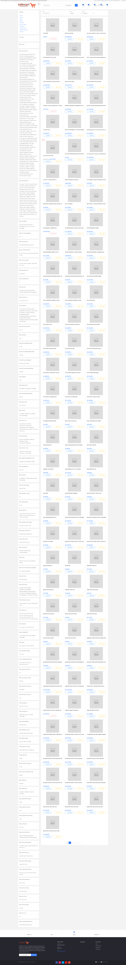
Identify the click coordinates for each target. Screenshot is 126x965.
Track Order (123, 0)
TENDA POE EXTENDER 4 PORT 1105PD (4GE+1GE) (52, 734)
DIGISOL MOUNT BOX (47, 565)
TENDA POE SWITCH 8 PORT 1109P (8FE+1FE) (52, 710)
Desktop (21, 17)
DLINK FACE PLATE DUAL (92, 613)
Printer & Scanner (23, 24)
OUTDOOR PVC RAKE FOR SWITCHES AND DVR (96, 782)
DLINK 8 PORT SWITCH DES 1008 (71, 806)
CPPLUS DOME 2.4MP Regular (93, 372)
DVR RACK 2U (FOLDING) (48, 541)
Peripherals (22, 22)
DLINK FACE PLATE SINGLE (48, 613)
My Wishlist (98, 947)
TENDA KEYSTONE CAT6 (70, 589)
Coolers (21, 15)
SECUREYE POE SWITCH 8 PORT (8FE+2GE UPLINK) (52, 758)
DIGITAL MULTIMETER (91, 445)
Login (97, 944)
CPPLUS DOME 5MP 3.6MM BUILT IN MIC (51, 300)
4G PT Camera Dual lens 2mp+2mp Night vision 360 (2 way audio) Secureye (96, 57)
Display (21, 20)
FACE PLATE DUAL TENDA (48, 638)
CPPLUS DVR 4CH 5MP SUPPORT (49, 348)
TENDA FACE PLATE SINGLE (92, 589)
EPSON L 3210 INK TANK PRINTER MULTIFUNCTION (96, 105)
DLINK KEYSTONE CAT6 (91, 565)
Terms (28, 962)
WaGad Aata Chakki (69, 33)
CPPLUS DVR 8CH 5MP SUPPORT (93, 324)
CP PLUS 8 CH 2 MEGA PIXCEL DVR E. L (72, 324)
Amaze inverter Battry (69, 81)
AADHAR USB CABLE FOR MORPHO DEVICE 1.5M (52, 276)
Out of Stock (53, 38)
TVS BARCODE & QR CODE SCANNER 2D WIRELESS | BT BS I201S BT (96, 734)
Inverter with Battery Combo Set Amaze (51, 81)
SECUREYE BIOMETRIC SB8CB (93, 228)
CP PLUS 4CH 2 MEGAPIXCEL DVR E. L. (94, 348)
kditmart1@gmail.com (61, 951)
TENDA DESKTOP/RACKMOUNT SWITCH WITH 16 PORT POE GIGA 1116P (52, 686)
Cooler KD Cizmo (46, 129)
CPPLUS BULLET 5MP (47, 324)
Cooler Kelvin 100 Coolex (48, 155)
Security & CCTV (23, 28)
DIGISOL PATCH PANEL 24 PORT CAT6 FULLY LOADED (96, 541)
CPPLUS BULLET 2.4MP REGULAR (49, 396)
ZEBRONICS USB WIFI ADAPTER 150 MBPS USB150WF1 (96, 638)
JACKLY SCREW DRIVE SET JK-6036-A (94, 420)
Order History (98, 945)
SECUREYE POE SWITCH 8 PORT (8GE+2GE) (73, 758)
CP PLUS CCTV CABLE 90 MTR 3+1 (50, 179)
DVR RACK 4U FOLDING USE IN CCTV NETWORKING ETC (96, 517)
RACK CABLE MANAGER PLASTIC (49, 517)
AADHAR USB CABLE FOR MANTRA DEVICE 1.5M (74, 276)
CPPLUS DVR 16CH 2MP (69, 348)
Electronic (21, 31)
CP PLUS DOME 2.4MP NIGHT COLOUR (72, 372)
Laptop (21, 19)
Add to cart (80, 39)
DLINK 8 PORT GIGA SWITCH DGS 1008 (94, 806)
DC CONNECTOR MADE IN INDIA (49, 420)
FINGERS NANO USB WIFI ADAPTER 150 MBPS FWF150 (52, 662)
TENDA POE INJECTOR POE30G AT (72, 710)
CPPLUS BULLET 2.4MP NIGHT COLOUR (51, 372)
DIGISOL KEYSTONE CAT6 (48, 589)
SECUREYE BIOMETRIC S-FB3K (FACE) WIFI (73, 252)
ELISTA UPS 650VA (69, 203)
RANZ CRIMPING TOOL (91, 469)
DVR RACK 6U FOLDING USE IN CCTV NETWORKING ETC (74, 517)
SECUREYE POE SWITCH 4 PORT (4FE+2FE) (73, 782)
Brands (83, 11)
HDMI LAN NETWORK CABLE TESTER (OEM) (73, 445)
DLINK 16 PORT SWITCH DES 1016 (50, 806)
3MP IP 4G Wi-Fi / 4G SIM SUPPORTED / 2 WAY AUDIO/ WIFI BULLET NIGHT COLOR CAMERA (96, 203)
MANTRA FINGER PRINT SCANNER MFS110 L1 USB (74, 105)
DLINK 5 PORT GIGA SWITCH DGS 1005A (51, 830)
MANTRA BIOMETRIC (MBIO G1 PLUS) (50, 252)
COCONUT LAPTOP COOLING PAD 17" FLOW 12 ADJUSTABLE (52, 105)
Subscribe (34, 955)
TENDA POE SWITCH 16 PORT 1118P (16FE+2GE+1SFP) (74, 686)
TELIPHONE (45, 33)
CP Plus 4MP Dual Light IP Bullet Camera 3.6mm (74, 57)
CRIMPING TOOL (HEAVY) (48, 469)
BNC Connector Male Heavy (70, 420)
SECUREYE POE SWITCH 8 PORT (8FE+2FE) (95, 758)
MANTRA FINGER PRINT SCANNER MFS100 (95, 252)
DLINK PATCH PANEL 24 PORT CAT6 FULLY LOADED (74, 541)
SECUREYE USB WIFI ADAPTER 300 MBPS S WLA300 (96, 662)
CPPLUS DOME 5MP (91, 300)
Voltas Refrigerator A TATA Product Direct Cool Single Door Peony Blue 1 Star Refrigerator (96, 129)
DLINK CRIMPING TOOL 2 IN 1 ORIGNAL (73, 469)
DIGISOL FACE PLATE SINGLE (71, 613)
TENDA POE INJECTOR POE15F (93, 710)
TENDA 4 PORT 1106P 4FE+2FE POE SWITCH (95, 686)
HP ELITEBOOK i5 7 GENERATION (49, 228)
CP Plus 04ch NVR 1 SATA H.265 (49, 57)
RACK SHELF (45, 493)
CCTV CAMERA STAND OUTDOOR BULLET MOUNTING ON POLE (96, 179)
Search (43, 11)
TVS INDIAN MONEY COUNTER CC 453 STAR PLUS (74, 228)
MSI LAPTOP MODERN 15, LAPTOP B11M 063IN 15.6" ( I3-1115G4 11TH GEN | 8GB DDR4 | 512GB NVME (74, 129)
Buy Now (70, 39)
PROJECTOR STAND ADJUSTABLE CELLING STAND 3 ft (52, 203)
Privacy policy (32, 962)
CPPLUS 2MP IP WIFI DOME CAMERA (94, 276)
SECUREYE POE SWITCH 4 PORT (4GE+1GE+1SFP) (52, 782)
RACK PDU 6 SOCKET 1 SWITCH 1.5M (94, 493)
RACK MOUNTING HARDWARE (71, 493)
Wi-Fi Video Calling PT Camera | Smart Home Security (96, 33)
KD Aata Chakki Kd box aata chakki (94, 81)
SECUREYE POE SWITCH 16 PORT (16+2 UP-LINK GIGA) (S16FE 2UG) (74, 734)
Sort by (70, 11)
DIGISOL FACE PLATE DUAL (70, 638)
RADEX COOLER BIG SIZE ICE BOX (71, 179)
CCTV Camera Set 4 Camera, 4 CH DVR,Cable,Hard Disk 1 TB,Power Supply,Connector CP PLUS (96, 153)
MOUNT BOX (67, 565)
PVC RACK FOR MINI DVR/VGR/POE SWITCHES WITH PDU (74, 153)
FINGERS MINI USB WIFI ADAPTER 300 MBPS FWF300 (74, 662)
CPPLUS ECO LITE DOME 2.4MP (71, 396)
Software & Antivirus (24, 29)
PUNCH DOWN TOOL (47, 445)
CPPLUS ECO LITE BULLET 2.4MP (93, 396)
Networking (22, 26)
